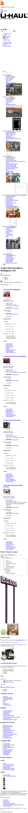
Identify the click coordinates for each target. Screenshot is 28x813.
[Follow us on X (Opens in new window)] (4, 787)
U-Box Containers (10, 413)
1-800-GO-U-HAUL (8, 680)
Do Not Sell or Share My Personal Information (13, 804)
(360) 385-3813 (9, 500)
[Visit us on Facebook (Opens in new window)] (4, 779)
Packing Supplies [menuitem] (9, 198)
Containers (16, 131)
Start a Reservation (10, 99)
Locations (7, 806)
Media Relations (6, 752)
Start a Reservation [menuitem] (10, 77)
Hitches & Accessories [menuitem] (11, 82)
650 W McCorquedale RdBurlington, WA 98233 (8, 367)
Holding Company (9, 744)
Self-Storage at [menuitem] (11, 160)
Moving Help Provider (8, 765)
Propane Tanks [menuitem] (9, 261)
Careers (5, 748)
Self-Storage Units (7, 718)
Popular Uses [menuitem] (9, 136)
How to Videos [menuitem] (9, 79)
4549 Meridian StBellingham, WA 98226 (8, 300)
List (7, 277)
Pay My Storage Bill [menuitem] (10, 168)
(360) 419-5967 (9, 369)
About (6, 743)
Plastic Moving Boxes (10, 352)
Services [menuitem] (8, 232)
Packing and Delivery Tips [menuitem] (13, 138)
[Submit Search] (14, 31)
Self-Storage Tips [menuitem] (9, 171)
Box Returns (8, 570)
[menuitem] (16, 99)
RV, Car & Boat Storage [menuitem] (11, 165)
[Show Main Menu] (2, 12)
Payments (5, 700)
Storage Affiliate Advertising (9, 776)
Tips (4, 701)
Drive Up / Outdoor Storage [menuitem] (12, 167)
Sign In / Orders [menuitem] (6, 39)
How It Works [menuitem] (9, 231)
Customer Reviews (7, 705)
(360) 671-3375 (9, 303)
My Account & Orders (8, 698)
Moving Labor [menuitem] (6, 226)
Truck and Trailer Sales (11, 349)
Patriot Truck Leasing (8, 735)
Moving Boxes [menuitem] (9, 197)
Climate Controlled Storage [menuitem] (12, 163)
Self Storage (8, 347)
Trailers (8, 75)
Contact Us (5, 696)
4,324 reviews (15, 507)
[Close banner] (1, 1)
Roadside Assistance (7, 697)
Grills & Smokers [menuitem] (9, 259)
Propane (9, 254)
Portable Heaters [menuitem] (9, 260)
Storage (9, 156)
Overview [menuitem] (8, 229)
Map (7, 278)
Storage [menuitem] (5, 156)
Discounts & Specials (7, 737)
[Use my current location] (8, 554)
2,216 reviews (15, 439)
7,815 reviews (15, 308)
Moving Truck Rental (8, 710)
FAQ (4, 702)
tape (12, 640)
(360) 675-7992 (9, 434)
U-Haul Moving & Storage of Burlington (14, 356)
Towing (5, 96)
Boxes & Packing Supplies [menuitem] (9, 194)
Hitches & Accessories (8, 726)
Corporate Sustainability (8, 747)
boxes (10, 640)
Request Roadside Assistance (8, 687)
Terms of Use (6, 802)
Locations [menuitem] (6, 37)
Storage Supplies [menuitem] (9, 172)
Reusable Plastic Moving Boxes (10, 719)
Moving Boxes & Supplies (9, 730)
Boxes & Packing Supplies (21, 194)
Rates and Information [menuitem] (10, 133)
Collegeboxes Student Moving (10, 734)
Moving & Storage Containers (11, 717)
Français (5, 689)
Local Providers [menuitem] (9, 230)
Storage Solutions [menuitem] (10, 205)
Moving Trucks (9, 345)
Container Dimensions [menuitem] (11, 141)
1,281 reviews (15, 374)
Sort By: (2, 284)
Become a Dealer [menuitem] (7, 36)
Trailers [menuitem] (5, 75)
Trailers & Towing (10, 346)
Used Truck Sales (7, 729)
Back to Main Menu (11, 76)
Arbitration (5, 799)
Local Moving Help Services (9, 663)
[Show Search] (4, 29)
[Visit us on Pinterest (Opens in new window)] (4, 783)
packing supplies (19, 640)
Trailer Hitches (9, 343)
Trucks (7, 560)
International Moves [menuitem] (10, 137)
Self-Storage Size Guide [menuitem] (11, 166)
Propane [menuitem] (5, 254)
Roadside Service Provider (9, 769)
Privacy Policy (6, 801)
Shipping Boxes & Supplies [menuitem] (12, 200)
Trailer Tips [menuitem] (8, 80)
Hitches (7, 569)
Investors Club (8, 749)
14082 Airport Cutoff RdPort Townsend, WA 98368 (9, 497)
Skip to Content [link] (4, 10)
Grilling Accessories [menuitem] (10, 258)
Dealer (4, 763)
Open (2, 9)
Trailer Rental (6, 713)
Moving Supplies (9, 351)
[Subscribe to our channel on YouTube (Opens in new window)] (4, 788)
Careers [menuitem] (5, 34)
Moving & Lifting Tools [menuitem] (11, 202)
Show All (6, 321)
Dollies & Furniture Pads (8, 715)
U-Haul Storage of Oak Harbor (12, 420)
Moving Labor (13, 226)
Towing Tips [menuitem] (8, 101)
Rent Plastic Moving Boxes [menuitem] (12, 206)
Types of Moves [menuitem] (9, 234)
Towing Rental (6, 714)
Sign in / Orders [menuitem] (7, 42)
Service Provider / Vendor (8, 768)
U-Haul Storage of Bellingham (11, 289)
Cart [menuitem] (5, 38)
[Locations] (5, 29)
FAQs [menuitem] (7, 81)
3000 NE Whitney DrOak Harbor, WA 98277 (8, 432)
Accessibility (6, 703)
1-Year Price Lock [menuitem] (7, 33)
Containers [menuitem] (7, 131)
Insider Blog (7, 750)
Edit (1, 273)
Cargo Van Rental (7, 712)
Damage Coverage (7, 731)
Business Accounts (7, 725)
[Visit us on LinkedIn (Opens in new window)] (4, 785)
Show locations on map (6, 275)
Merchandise (6, 754)
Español (5, 690)
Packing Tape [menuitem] (9, 203)
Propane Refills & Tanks (8, 732)
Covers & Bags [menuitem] (9, 201)
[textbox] (15, 555)
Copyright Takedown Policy (9, 803)
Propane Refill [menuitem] (9, 256)
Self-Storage (8, 562)
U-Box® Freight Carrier (8, 764)
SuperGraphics (6, 753)
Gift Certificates (6, 736)
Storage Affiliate (6, 774)
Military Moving (6, 746)
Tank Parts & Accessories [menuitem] (11, 262)
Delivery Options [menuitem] (9, 135)
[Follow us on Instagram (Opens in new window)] (4, 781)
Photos (8, 297)
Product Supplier (6, 767)
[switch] (14, 278)
